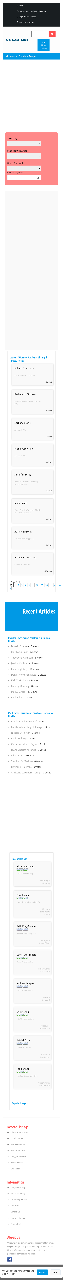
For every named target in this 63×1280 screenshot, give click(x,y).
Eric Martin (15, 1169)
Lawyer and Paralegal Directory (32, 11)
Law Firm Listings (26, 22)
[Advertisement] (31, 95)
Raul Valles (17, 697)
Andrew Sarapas (18, 1144)
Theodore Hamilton (22, 657)
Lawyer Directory (18, 1187)
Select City (12, 138)
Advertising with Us (19, 1199)
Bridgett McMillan (18, 1156)
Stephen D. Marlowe (22, 761)
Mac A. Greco (18, 691)
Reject (55, 1272)
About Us (15, 1205)
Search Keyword (15, 172)
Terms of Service (18, 1218)
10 (37, 585)
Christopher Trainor (19, 1132)
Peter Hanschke (18, 1150)
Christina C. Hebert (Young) (26, 772)
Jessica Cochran (19, 663)
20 (42, 585)
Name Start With (15, 163)
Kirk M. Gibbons (20, 680)
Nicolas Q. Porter (20, 732)
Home (11, 56)
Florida (22, 56)
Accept (42, 1272)
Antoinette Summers (22, 721)
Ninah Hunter (17, 1138)
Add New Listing (43, 45)
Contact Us (15, 1212)
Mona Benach (17, 1162)
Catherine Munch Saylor (24, 744)
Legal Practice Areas (27, 16)
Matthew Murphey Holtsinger (27, 727)
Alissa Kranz (17, 755)
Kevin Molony (18, 738)
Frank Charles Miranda (23, 749)
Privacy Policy (16, 1224)
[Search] (52, 34)
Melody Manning (20, 686)
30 (46, 585)
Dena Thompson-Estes (23, 674)
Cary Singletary (19, 669)
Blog (21, 5)
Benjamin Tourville (21, 766)
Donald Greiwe (19, 646)
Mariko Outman (19, 652)
